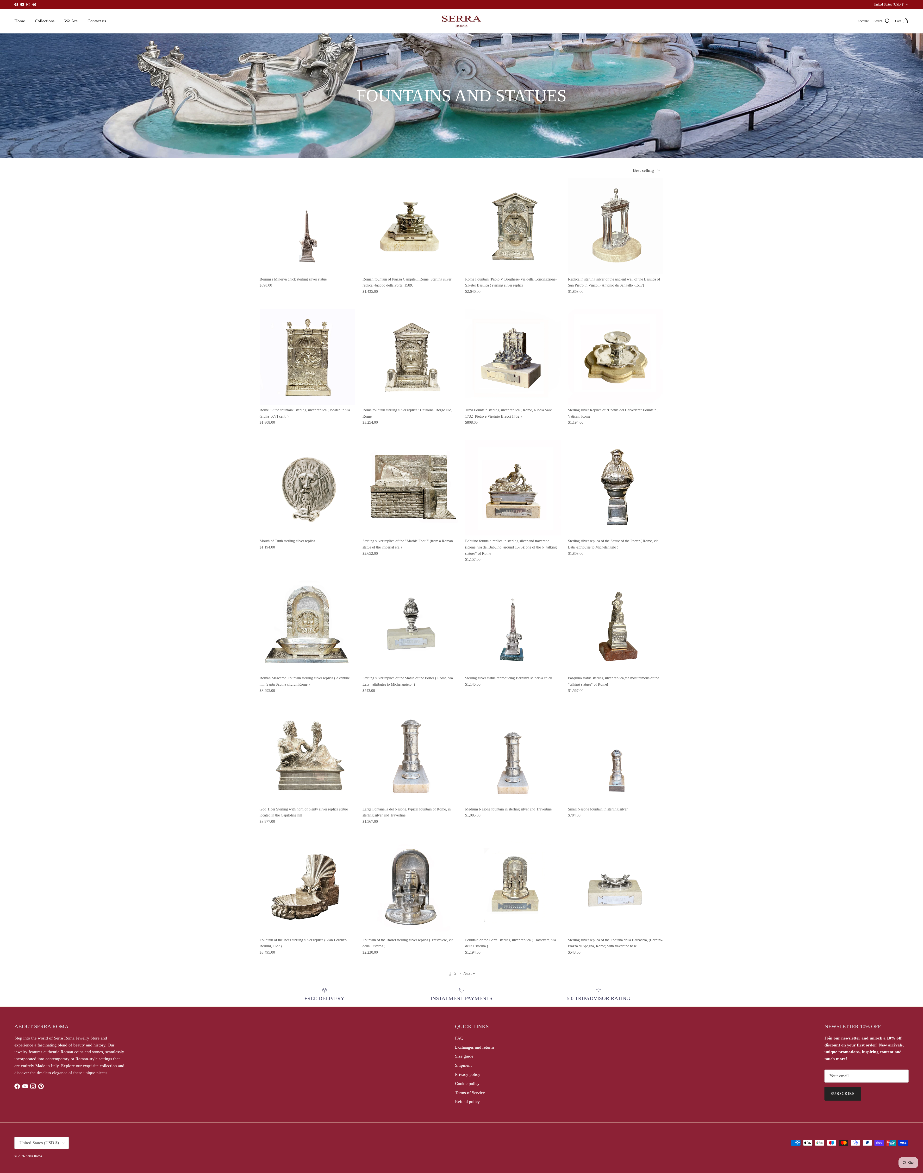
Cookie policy (467, 1083)
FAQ (459, 1038)
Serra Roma (34, 1156)
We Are (71, 21)
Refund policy (467, 1101)
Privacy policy (467, 1074)
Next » (469, 973)
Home (19, 21)
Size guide (464, 1056)
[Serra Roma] (461, 21)
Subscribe (843, 1093)
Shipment (463, 1065)
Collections (45, 21)
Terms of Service (470, 1092)
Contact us (96, 21)
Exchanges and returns (474, 1047)
